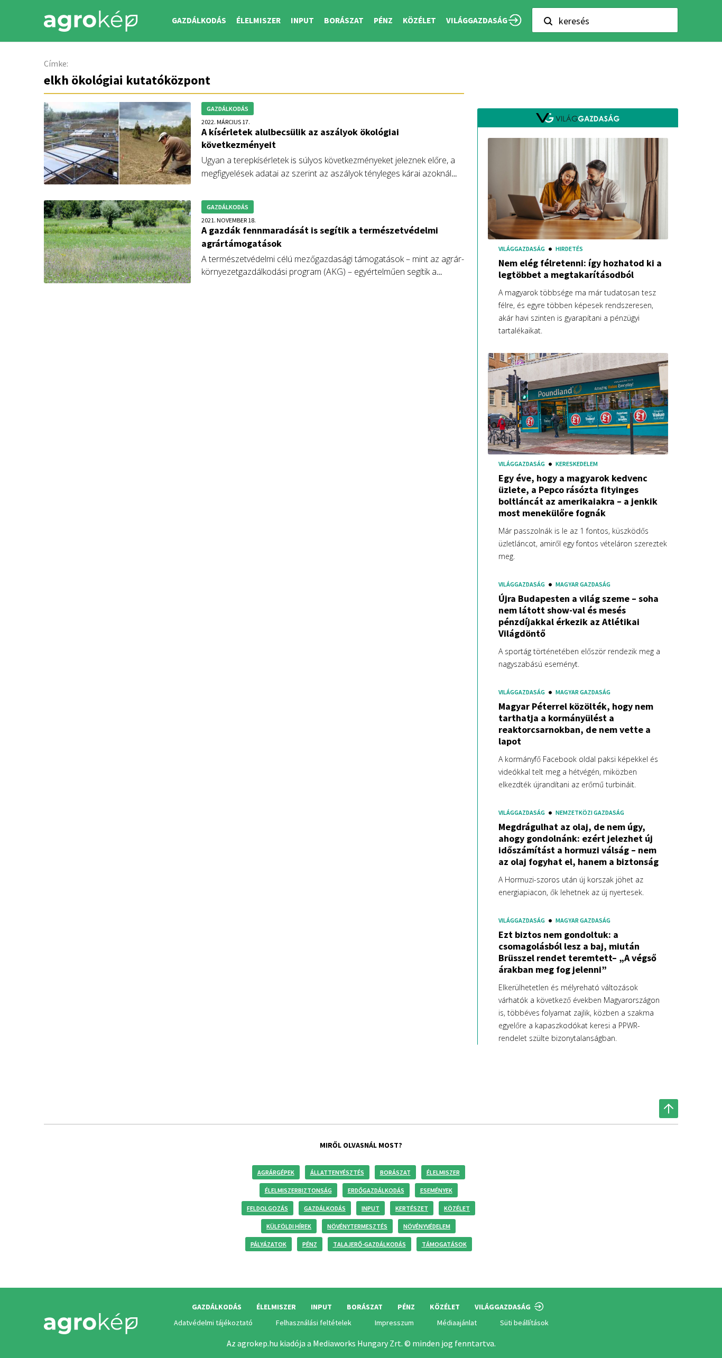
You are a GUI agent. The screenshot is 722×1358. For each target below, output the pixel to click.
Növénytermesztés (357, 1226)
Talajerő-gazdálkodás (369, 1244)
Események (436, 1190)
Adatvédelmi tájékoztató (213, 1322)
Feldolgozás (267, 1208)
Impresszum (394, 1322)
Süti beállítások (524, 1322)
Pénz (309, 1244)
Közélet (457, 1208)
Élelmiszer (443, 1172)
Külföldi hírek (288, 1226)
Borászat (344, 20)
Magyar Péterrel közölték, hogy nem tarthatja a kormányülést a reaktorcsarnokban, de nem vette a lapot (575, 724)
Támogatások (444, 1244)
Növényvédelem (426, 1226)
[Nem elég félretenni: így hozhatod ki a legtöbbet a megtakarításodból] (578, 188)
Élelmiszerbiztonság (298, 1190)
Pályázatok (268, 1244)
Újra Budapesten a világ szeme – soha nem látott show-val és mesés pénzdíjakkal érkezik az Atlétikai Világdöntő (578, 616)
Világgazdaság (476, 20)
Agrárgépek (275, 1172)
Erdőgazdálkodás (376, 1190)
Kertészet (411, 1208)
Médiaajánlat (457, 1322)
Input (370, 1208)
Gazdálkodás (325, 1208)
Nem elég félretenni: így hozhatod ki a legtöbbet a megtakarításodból (580, 269)
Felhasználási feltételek (313, 1322)
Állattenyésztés (337, 1172)
